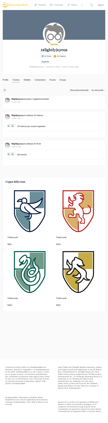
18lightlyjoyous (17, 99)
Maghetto (45, 62)
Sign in (101, 5)
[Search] (91, 5)
